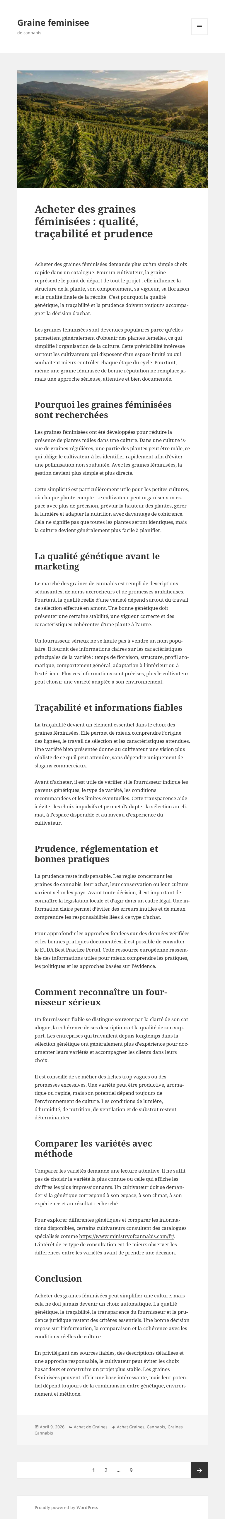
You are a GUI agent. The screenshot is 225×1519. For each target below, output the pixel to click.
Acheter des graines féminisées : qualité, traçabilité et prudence (94, 221)
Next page (199, 1470)
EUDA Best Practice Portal (70, 949)
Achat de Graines (91, 1427)
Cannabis (156, 1427)
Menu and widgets (200, 34)
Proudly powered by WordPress (66, 1507)
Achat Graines (130, 1427)
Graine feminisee (53, 22)
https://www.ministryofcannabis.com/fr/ (126, 1236)
